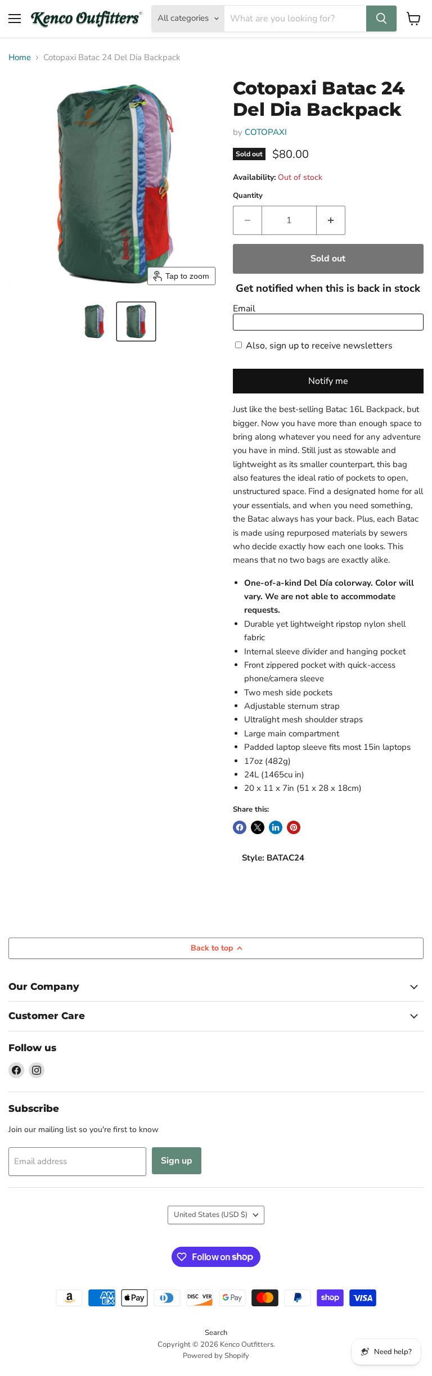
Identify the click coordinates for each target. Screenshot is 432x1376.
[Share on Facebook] (239, 827)
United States (211, 1215)
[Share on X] (257, 827)
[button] (94, 321)
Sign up (176, 1161)
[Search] (381, 18)
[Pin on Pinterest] (293, 827)
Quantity (248, 196)
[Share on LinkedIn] (275, 827)
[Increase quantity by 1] (331, 220)
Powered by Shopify (216, 1356)
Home (19, 57)
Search (216, 1333)
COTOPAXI (266, 132)
